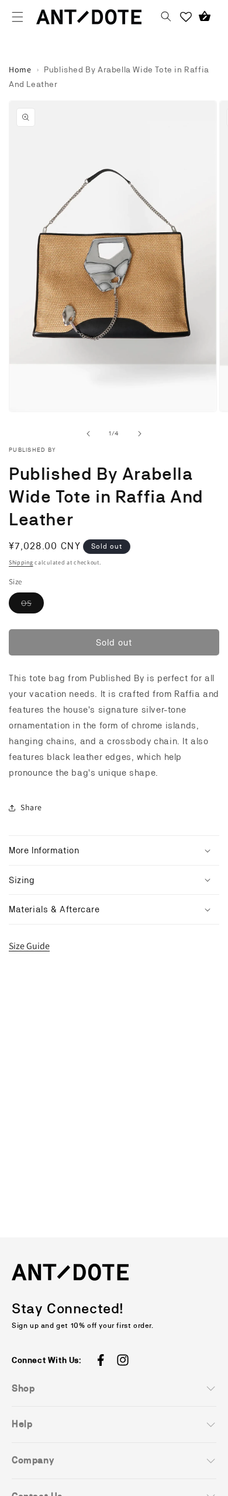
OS (32, 605)
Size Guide (29, 946)
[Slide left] (88, 434)
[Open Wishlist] (186, 17)
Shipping (21, 562)
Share (31, 807)
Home (20, 69)
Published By (33, 450)
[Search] (166, 17)
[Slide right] (140, 434)
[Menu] (18, 17)
